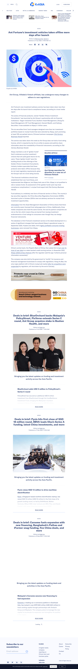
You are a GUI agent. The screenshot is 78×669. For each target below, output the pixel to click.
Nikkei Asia (42, 637)
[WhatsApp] (46, 44)
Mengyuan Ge (39, 39)
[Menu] (8, 4)
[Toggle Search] (16, 4)
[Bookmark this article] (50, 41)
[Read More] (39, 238)
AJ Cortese (51, 177)
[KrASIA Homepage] (37, 4)
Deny (62, 666)
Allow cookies (53, 666)
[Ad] (39, 295)
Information (15, 205)
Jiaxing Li (46, 39)
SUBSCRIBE (66, 4)
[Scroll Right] (74, 10)
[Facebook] (35, 44)
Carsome (21, 603)
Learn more (45, 666)
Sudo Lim (42, 327)
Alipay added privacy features (21, 253)
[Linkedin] (42, 44)
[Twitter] (39, 44)
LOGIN (57, 4)
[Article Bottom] (39, 275)
